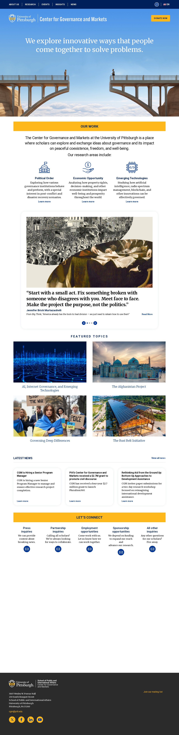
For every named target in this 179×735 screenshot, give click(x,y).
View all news (158, 458)
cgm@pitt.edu (15, 711)
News (73, 4)
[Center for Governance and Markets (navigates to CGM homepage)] (33, 683)
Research (30, 4)
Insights (60, 4)
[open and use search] (157, 4)
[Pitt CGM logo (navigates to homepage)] (58, 18)
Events (46, 4)
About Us (14, 4)
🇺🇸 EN (166, 4)
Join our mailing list (152, 691)
